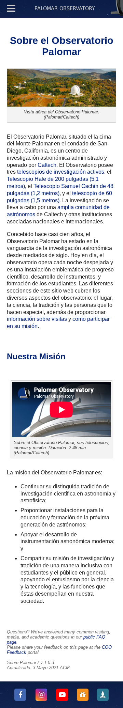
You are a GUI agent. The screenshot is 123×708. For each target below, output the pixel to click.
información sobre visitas (37, 319)
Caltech (47, 165)
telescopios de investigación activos (60, 172)
